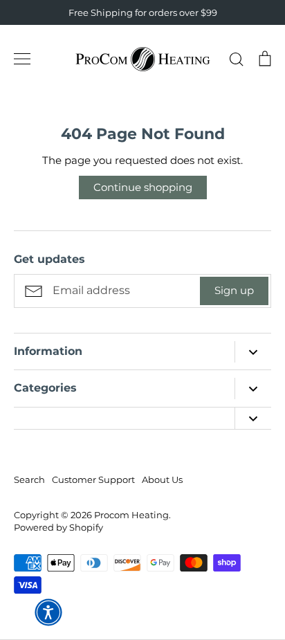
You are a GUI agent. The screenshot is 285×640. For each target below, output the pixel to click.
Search (29, 479)
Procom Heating (131, 514)
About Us (162, 479)
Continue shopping (142, 187)
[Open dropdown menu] (253, 352)
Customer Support (93, 479)
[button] (48, 612)
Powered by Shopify (58, 527)
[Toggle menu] (22, 58)
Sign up (234, 290)
